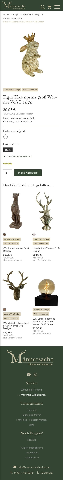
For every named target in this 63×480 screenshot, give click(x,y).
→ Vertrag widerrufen (31, 395)
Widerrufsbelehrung (31, 447)
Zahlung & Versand (31, 389)
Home (6, 14)
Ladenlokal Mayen (31, 415)
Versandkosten (26, 113)
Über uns (32, 410)
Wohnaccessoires (11, 18)
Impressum (32, 452)
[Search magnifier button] (51, 15)
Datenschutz (32, 457)
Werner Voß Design (12, 90)
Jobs (31, 424)
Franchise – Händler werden (31, 420)
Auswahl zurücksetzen (19, 156)
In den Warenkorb (28, 173)
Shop (15, 14)
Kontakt (31, 440)
